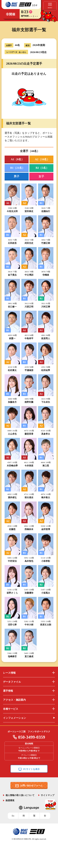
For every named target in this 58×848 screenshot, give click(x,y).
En (13, 815)
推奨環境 (10, 800)
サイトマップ (47, 795)
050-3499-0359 (31, 737)
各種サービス (10, 708)
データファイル (12, 681)
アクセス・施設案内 (14, 699)
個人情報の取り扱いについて (20, 795)
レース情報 (9, 672)
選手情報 (8, 690)
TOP (50, 804)
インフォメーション (14, 717)
